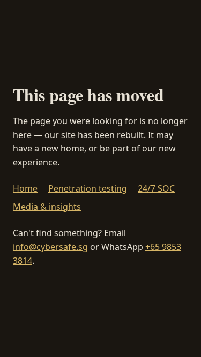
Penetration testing (87, 188)
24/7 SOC (156, 188)
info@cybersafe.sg (50, 247)
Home (25, 188)
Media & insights (47, 206)
